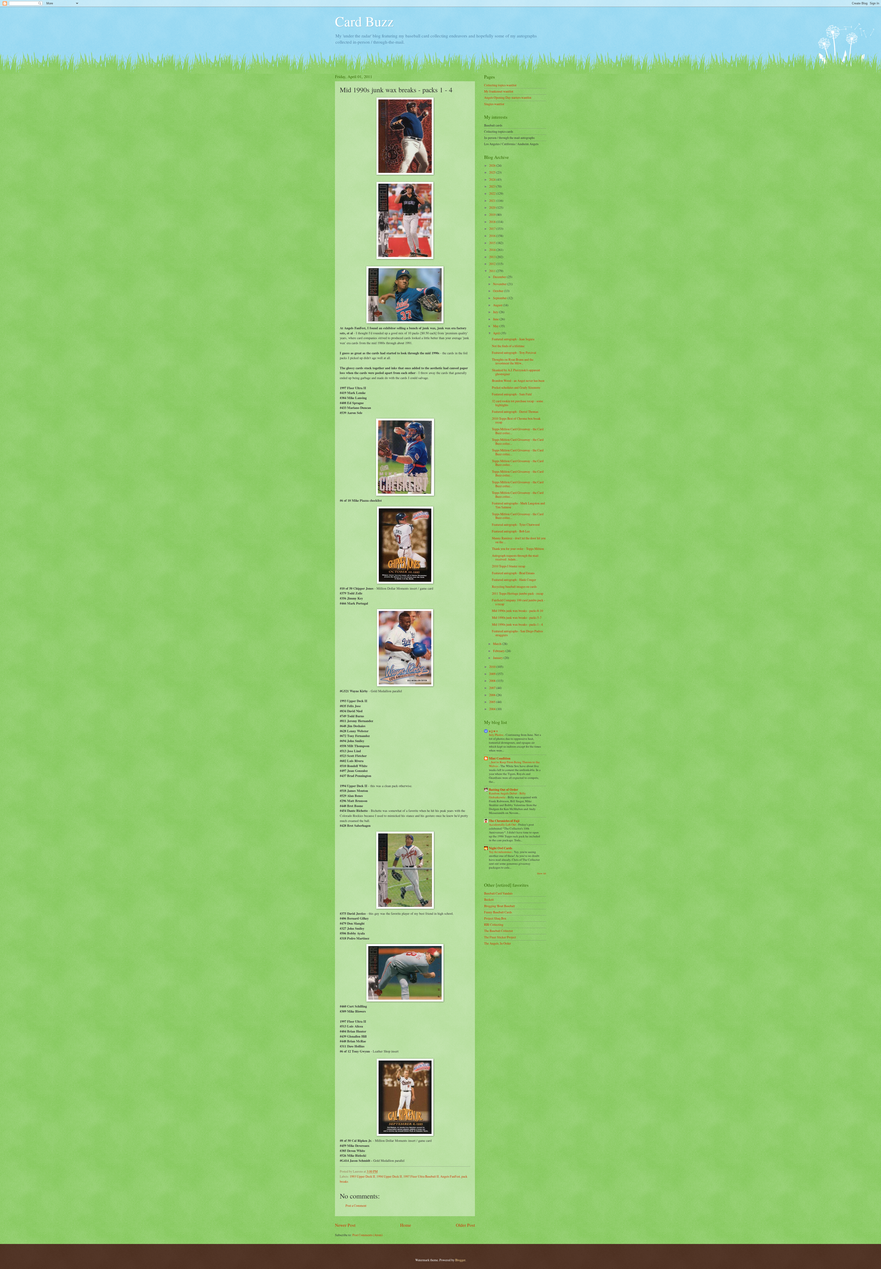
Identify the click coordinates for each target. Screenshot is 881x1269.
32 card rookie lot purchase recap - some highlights (517, 403)
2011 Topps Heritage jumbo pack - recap (517, 593)
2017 (492, 228)
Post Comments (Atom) (367, 1235)
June (496, 319)
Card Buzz (364, 21)
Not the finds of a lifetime (508, 346)
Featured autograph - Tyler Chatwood (516, 524)
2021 (492, 200)
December (500, 277)
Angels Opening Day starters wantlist (507, 97)
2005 (492, 702)
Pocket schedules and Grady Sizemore (516, 387)
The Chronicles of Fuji (504, 821)
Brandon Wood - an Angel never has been (518, 380)
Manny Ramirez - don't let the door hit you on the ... (519, 540)
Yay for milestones (500, 852)
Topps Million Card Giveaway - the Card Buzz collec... (518, 431)
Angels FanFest (450, 1176)
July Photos (496, 735)
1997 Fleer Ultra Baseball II (421, 1176)
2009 (492, 674)
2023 (492, 186)
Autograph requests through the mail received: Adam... (515, 557)
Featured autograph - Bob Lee (511, 531)
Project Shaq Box (495, 918)
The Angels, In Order (497, 943)
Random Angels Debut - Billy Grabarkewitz (507, 795)
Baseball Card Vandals (498, 893)
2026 (492, 165)
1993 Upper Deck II (362, 1176)
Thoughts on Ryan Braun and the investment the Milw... (512, 361)
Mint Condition (499, 758)
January (498, 658)
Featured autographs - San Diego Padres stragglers (517, 633)
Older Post (465, 1225)
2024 (492, 179)
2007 (492, 688)
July (496, 312)
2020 (492, 207)
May (496, 326)
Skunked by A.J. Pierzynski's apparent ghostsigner (516, 372)
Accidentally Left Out (503, 824)
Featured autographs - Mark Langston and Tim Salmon (518, 505)
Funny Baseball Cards (498, 912)
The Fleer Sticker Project (500, 937)
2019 (492, 214)
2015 (492, 243)
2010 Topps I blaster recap (508, 566)
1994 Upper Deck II (389, 1176)
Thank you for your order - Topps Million (518, 548)
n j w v (493, 731)
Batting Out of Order (503, 789)
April (497, 333)
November (500, 284)
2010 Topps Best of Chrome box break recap (516, 420)
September (500, 298)
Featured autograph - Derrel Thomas (515, 411)
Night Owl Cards (500, 848)
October (498, 291)
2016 (492, 236)
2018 (492, 221)
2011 (492, 271)
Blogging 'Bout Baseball (499, 906)
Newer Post (345, 1225)
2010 (492, 666)
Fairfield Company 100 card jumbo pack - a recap (518, 602)
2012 (492, 264)
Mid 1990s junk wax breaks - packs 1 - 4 (517, 624)
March (497, 644)
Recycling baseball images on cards (514, 586)
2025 (492, 172)
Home (405, 1225)
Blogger (460, 1260)
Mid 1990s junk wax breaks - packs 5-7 (516, 617)
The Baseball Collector (498, 931)
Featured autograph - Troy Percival (514, 352)
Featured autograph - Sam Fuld (512, 394)
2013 (492, 257)
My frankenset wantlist (498, 91)
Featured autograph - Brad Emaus (513, 573)
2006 (492, 695)
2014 (492, 250)
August (498, 305)
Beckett (489, 899)
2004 (492, 709)
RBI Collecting (493, 924)
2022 (492, 193)
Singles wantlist (494, 104)
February (499, 651)
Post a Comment (356, 1205)
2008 (492, 680)
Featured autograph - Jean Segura (513, 339)
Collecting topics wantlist (500, 85)
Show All (541, 873)
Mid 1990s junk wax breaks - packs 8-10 (517, 610)
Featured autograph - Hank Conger (514, 579)
